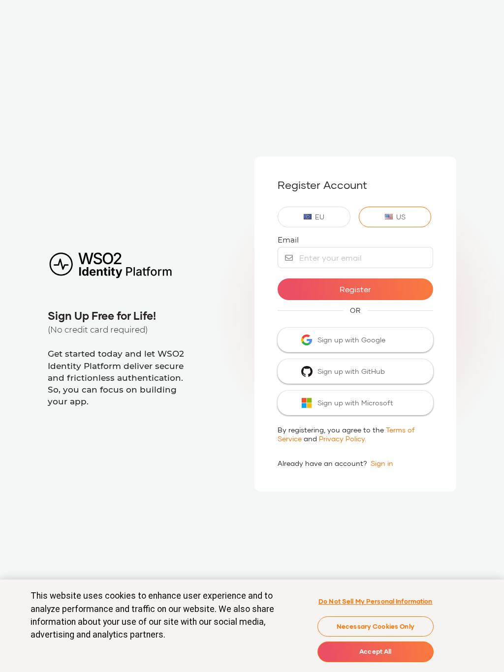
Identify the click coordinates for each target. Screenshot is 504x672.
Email (288, 239)
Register (355, 289)
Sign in (382, 463)
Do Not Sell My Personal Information (375, 601)
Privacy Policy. (342, 438)
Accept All (375, 651)
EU (319, 217)
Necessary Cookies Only (375, 626)
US (401, 217)
